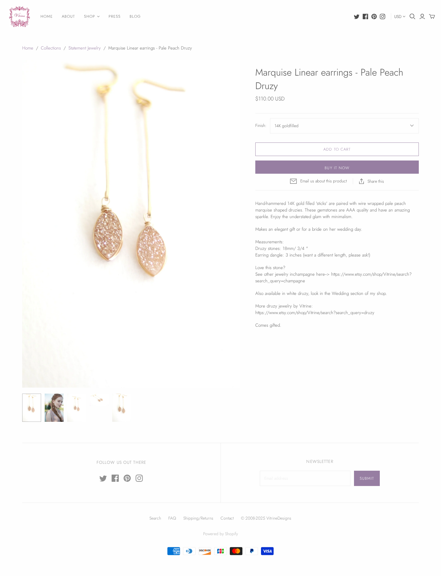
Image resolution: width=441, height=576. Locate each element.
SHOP (89, 16)
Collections (51, 48)
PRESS (115, 16)
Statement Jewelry (84, 48)
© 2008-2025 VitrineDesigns (266, 518)
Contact (227, 518)
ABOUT (68, 16)
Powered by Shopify (220, 534)
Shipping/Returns (198, 518)
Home (27, 48)
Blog (135, 16)
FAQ (172, 518)
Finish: (260, 125)
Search (155, 518)
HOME (46, 16)
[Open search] (413, 17)
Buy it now (337, 168)
